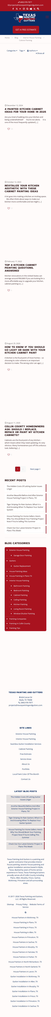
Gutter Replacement (22, 566)
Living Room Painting (22, 609)
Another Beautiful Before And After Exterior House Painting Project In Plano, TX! (25, 496)
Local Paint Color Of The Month (26, 774)
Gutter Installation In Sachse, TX (25, 1006)
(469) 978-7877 (26, 2)
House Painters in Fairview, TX (25, 952)
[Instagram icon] (24, 8)
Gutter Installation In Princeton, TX (25, 1001)
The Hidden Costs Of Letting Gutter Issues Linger (24, 487)
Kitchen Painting (20, 604)
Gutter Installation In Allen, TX (25, 981)
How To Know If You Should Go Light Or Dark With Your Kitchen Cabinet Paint (25, 350)
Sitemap (10, 904)
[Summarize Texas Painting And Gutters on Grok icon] (34, 8)
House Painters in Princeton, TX (25, 937)
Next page (34, 469)
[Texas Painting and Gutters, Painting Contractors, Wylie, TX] (17, 713)
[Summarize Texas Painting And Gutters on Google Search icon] (38, 8)
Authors (32, 50)
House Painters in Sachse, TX (25, 942)
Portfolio (25, 769)
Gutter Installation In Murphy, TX (25, 986)
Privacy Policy (21, 904)
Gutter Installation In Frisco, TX (25, 996)
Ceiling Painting (20, 599)
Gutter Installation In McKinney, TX (25, 976)
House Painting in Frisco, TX (25, 927)
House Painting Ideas (18, 571)
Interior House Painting (32, 37)
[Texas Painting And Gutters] (25, 18)
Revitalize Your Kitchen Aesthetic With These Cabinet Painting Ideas (22, 189)
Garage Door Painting (23, 555)
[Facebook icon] (13, 8)
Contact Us (25, 779)
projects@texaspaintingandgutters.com (26, 5)
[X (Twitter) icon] (17, 8)
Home (7, 37)
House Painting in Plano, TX (25, 922)
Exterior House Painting (19, 550)
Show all (40, 53)
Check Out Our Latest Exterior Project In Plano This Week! (24, 529)
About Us (26, 764)
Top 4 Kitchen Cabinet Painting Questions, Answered (21, 268)
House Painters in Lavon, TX (25, 971)
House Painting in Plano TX (20, 576)
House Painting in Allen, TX (25, 932)
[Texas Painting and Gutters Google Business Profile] (25, 912)
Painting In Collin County (19, 623)
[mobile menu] (47, 16)
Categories (11, 50)
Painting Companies (17, 619)
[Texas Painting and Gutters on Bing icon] (31, 8)
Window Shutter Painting (24, 613)
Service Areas (25, 759)
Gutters (12, 560)
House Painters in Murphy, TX (25, 947)
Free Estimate (25, 754)
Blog (16, 37)
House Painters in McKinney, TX (25, 917)
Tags (21, 50)
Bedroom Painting (21, 590)
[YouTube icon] (20, 8)
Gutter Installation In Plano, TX (25, 991)
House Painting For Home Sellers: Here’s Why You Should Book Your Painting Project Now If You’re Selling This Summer (25, 519)
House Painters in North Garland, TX (25, 966)
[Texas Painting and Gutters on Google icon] (27, 8)
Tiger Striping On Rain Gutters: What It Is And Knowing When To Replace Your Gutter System (25, 507)
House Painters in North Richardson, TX (25, 962)
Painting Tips (14, 628)
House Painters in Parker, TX (25, 957)
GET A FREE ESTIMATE (25, 29)
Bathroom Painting (22, 586)
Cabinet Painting (25, 40)
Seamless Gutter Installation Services (25, 744)
